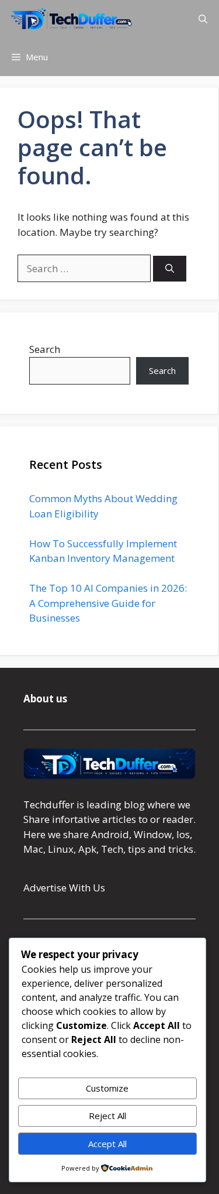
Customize (107, 1088)
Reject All (107, 1115)
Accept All (107, 1144)
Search (44, 349)
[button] (203, 19)
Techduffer (48, 804)
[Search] (169, 269)
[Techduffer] (72, 19)
